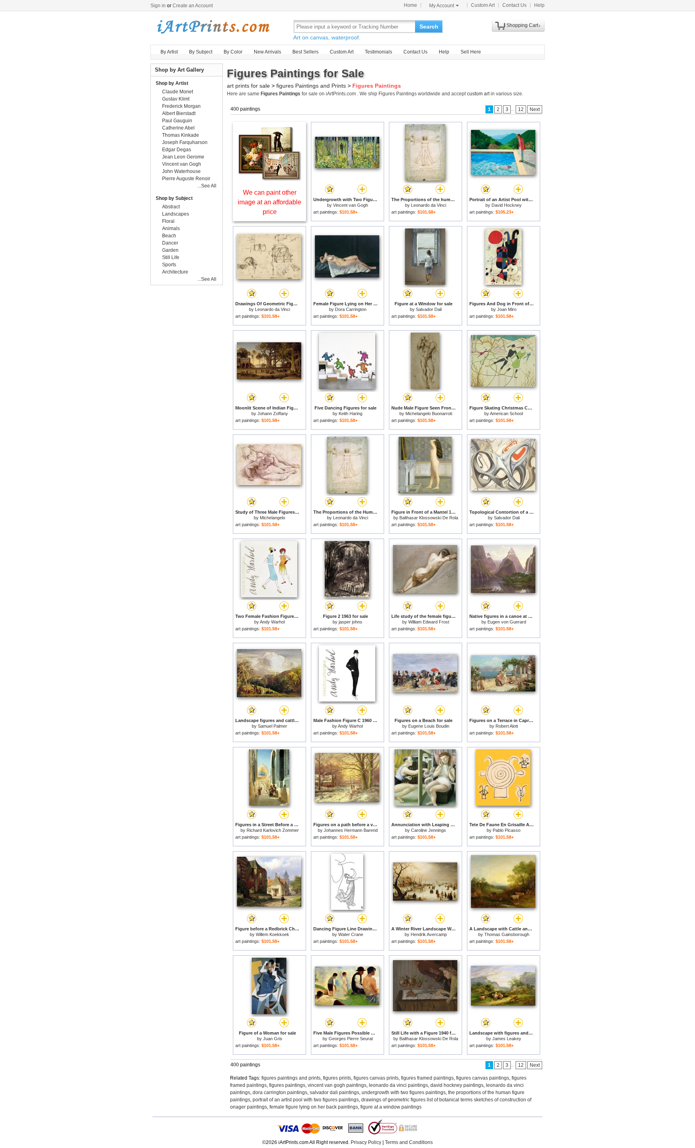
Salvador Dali (429, 309)
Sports (169, 264)
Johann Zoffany (272, 413)
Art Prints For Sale (212, 26)
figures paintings (287, 1085)
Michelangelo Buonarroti (428, 413)
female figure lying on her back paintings (313, 1107)
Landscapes (175, 214)
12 (521, 109)
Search (428, 26)
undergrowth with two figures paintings (404, 1092)
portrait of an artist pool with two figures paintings (306, 1100)
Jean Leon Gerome (183, 157)
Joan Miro (506, 309)
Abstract (171, 207)
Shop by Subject (174, 198)
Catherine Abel (178, 128)
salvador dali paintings (334, 1092)
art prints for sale (248, 85)
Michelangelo (272, 517)
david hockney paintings (456, 1085)
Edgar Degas (176, 149)
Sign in (158, 5)
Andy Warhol (272, 621)
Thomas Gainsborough (506, 934)
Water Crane (350, 934)
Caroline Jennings (428, 830)
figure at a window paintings (391, 1107)
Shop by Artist (172, 83)
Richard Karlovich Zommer (273, 830)
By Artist (169, 52)
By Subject (200, 52)
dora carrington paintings (280, 1092)
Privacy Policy (366, 1142)
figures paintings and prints (291, 1078)
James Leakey (506, 1038)
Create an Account (193, 5)
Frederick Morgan (181, 106)
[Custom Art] (269, 178)
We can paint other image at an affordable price (269, 202)
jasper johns (350, 621)
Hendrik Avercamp (429, 934)
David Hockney (506, 205)
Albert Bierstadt (178, 113)
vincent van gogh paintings (337, 1085)
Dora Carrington (350, 309)
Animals (171, 228)
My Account (441, 5)
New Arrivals (267, 52)
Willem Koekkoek (272, 934)
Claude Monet (177, 92)
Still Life (170, 257)
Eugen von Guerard (506, 621)
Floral (168, 221)
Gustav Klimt (175, 99)
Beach (169, 236)
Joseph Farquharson (185, 142)
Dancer (170, 243)
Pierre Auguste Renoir (186, 178)
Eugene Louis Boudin (428, 726)
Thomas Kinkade (180, 135)
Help (539, 5)
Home (410, 5)
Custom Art (483, 5)
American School (506, 413)
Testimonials (378, 52)
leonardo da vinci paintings (398, 1085)
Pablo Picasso (506, 830)
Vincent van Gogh (350, 205)
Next (535, 109)
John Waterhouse (181, 171)
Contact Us (514, 5)
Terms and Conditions (409, 1142)
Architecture (175, 272)
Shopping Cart (522, 25)
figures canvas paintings (482, 1078)
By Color (233, 52)
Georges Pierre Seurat (351, 1038)
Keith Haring (350, 413)
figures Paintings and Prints (311, 85)
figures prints (337, 1078)
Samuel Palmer (272, 726)
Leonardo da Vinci (428, 205)
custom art (478, 94)
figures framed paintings (427, 1078)
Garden (170, 250)
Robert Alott (507, 726)
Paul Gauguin (177, 120)
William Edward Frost (428, 621)
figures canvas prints (376, 1078)
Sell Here (471, 52)
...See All (206, 186)
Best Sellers (305, 52)
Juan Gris (272, 1038)
